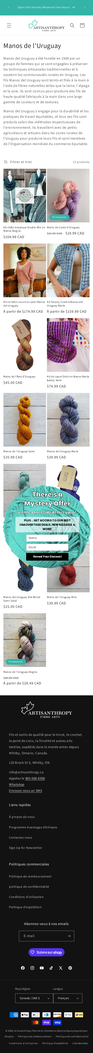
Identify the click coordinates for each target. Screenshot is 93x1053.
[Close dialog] (75, 488)
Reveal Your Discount (47, 556)
